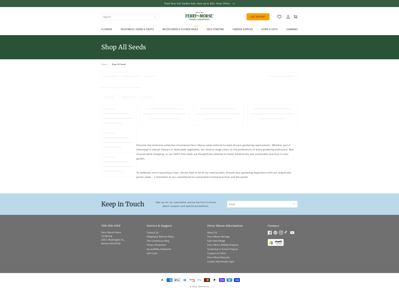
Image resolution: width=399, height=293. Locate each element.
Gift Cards (152, 253)
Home (104, 64)
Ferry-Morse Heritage (218, 236)
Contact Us (153, 232)
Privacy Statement (156, 245)
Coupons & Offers (216, 253)
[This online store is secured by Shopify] (276, 243)
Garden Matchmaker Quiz (220, 261)
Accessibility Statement (159, 249)
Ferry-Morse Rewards (218, 257)
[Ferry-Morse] (199, 16)
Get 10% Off (258, 16)
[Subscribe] (294, 204)
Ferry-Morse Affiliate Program (222, 245)
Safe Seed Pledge (216, 240)
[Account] (288, 17)
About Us (212, 232)
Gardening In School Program (222, 249)
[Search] (155, 16)
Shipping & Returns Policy (160, 236)
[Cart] (295, 16)
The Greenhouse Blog (158, 240)
